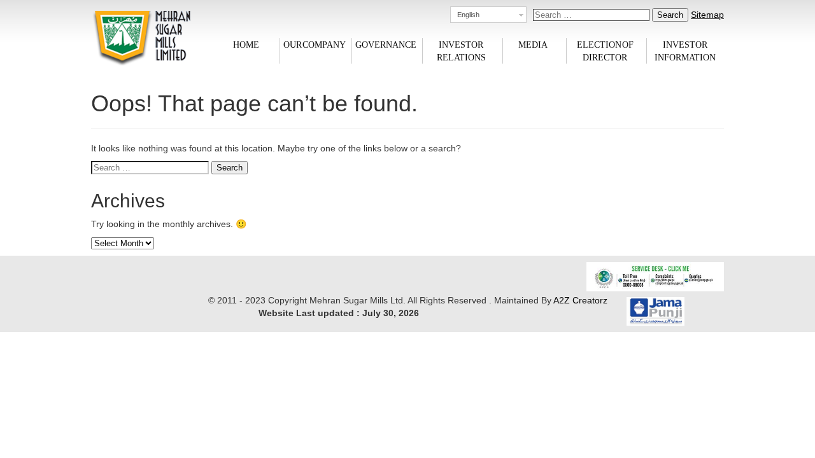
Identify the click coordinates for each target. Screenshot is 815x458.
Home (246, 44)
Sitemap (707, 15)
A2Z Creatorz (580, 300)
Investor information (685, 50)
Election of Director (605, 50)
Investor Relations (461, 50)
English (468, 14)
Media (533, 44)
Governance (385, 44)
